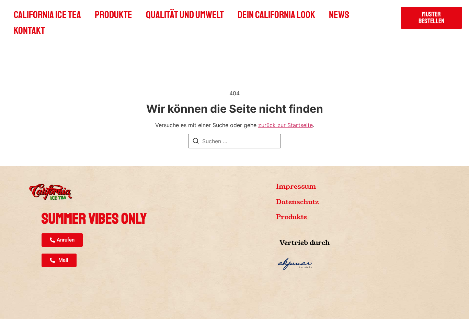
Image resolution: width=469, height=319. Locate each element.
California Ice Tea (47, 14)
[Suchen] (196, 142)
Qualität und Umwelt (185, 14)
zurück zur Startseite (285, 125)
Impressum (296, 186)
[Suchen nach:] (234, 141)
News (339, 14)
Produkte (113, 14)
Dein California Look (276, 14)
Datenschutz (297, 202)
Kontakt (29, 30)
